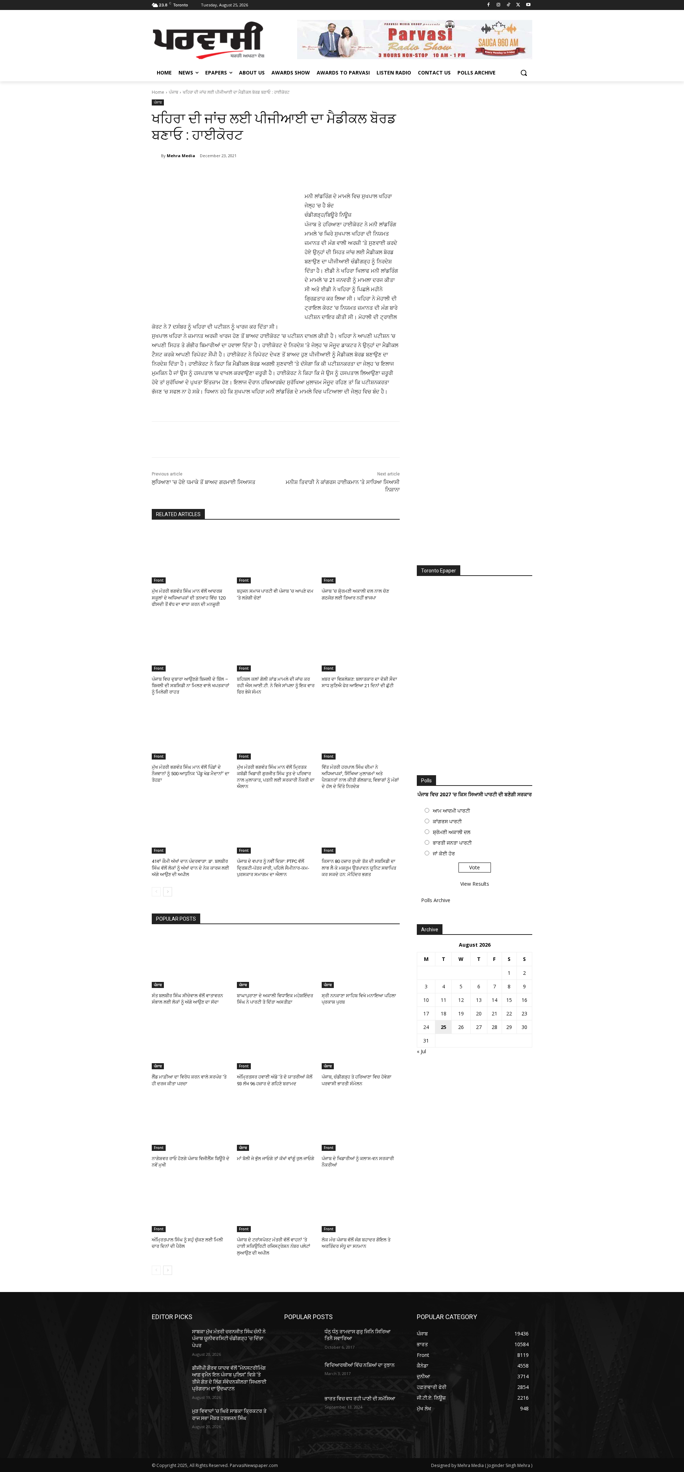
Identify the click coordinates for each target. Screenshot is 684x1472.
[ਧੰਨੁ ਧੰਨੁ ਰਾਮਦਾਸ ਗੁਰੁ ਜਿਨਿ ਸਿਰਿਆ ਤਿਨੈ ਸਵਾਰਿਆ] (301, 1340)
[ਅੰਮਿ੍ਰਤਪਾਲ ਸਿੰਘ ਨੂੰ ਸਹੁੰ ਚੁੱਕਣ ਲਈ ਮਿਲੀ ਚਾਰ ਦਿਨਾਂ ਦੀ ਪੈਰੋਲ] (191, 1205)
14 (494, 1000)
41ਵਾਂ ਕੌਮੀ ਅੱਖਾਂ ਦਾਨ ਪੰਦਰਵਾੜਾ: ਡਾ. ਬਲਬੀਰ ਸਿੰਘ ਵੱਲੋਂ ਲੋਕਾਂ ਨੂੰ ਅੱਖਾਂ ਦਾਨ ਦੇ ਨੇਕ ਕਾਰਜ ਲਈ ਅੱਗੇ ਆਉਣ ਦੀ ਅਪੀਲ (190, 868)
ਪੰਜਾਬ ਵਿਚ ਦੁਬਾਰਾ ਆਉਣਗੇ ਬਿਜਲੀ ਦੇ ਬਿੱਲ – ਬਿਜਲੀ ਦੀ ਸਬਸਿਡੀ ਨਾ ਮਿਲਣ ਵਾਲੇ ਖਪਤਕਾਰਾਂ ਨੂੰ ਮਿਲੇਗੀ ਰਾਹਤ (190, 685)
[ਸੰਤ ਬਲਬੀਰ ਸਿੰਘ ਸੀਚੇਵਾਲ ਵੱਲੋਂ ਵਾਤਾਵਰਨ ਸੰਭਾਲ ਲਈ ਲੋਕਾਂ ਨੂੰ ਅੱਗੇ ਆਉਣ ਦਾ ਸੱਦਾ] (191, 960)
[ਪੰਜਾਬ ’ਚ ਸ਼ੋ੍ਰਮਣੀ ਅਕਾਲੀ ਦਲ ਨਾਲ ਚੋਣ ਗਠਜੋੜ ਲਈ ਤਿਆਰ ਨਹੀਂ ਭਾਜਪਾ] (361, 556)
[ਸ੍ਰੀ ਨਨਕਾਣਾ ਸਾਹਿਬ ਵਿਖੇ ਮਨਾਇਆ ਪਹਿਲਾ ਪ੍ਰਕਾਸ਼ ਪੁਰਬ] (361, 960)
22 (509, 1013)
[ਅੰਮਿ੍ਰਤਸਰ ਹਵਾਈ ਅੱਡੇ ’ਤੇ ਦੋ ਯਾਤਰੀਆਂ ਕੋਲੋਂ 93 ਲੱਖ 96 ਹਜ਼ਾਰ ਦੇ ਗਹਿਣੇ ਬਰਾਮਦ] (276, 1042)
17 (426, 1013)
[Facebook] (488, 5)
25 (443, 1027)
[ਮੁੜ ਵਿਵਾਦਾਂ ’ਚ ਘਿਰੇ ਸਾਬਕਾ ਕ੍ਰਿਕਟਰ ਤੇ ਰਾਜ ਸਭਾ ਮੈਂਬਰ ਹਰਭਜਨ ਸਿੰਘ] (169, 1420)
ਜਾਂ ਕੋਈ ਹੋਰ (444, 853)
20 (479, 1013)
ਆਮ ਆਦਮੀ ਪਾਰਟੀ (451, 810)
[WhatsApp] (252, 174)
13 (479, 1000)
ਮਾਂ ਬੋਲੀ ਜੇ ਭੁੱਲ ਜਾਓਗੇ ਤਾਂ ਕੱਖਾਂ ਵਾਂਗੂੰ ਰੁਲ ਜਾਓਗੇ (275, 1158)
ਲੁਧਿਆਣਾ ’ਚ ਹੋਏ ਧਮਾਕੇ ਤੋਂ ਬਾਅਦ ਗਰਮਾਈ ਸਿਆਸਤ (203, 482)
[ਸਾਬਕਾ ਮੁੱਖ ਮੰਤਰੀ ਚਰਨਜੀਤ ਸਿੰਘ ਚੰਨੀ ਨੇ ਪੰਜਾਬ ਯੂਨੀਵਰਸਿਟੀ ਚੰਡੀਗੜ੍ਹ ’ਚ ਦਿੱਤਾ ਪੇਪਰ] (169, 1340)
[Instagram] (498, 5)
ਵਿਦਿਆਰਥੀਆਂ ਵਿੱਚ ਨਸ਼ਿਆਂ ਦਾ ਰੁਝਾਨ (360, 1365)
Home (158, 92)
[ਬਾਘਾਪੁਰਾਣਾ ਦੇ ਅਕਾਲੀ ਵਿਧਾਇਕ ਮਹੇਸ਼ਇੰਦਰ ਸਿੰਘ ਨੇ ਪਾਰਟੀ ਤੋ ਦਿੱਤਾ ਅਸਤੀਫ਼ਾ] (276, 960)
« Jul (421, 1051)
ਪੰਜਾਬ (173, 92)
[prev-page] (156, 891)
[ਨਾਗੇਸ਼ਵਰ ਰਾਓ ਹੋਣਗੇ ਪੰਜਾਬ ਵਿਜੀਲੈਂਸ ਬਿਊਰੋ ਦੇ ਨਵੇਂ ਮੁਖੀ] (191, 1123)
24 (426, 1027)
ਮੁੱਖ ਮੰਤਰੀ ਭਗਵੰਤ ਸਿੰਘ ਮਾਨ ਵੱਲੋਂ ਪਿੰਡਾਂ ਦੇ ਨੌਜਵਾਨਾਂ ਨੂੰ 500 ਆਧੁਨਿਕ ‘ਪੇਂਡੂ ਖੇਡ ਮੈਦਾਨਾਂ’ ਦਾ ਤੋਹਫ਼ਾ (190, 774)
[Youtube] (528, 5)
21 (494, 1013)
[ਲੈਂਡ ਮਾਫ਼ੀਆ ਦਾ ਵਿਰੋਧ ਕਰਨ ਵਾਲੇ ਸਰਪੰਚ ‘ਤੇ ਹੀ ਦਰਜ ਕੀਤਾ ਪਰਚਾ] (191, 1042)
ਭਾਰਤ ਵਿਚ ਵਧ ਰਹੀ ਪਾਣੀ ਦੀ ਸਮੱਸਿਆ (360, 1398)
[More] (268, 174)
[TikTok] (508, 5)
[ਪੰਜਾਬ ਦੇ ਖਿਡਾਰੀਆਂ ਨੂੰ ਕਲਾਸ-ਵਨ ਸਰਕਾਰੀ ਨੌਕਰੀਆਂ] (361, 1123)
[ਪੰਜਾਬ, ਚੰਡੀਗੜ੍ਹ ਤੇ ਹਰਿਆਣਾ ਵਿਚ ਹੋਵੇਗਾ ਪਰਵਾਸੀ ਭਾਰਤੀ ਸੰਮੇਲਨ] (361, 1042)
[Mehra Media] (156, 155)
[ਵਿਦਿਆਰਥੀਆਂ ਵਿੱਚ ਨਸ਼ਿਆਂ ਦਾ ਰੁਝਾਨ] (301, 1374)
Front (159, 580)
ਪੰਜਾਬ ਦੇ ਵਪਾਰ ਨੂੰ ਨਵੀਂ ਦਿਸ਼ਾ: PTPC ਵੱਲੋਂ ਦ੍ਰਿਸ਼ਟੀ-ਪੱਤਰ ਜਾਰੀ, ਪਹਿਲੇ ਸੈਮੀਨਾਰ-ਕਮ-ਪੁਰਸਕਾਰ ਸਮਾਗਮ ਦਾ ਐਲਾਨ (273, 868)
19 (461, 1013)
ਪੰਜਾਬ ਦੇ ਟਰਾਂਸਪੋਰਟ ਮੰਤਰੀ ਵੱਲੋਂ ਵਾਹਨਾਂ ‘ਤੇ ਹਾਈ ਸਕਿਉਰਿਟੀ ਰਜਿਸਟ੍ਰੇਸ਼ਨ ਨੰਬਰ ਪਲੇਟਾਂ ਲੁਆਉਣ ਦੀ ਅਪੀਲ (273, 1246)
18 (443, 1013)
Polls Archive (435, 900)
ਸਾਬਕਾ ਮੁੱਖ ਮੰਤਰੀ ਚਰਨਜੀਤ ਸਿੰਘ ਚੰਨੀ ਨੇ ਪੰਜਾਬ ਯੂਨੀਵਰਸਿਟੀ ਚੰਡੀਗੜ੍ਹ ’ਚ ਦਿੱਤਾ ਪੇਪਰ (229, 1338)
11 (443, 1000)
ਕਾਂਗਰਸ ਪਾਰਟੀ (447, 821)
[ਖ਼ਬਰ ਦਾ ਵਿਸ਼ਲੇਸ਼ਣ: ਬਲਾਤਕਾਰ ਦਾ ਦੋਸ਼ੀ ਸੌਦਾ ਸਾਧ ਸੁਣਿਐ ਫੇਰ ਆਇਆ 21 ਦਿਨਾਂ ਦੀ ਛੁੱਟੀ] (361, 644)
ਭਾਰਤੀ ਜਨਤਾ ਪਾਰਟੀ (452, 842)
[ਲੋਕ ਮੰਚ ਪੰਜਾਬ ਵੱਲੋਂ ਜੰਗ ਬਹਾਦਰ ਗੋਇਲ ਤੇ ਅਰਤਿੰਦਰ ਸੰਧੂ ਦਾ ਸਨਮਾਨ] (361, 1205)
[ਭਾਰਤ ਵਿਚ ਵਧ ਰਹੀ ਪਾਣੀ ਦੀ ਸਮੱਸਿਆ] (301, 1407)
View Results (474, 883)
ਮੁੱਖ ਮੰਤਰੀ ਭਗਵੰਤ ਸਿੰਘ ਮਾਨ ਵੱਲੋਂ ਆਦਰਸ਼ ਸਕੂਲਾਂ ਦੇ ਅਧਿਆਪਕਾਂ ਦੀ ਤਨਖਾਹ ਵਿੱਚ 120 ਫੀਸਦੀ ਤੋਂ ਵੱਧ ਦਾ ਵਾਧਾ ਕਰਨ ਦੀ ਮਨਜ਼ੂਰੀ (189, 597)
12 (461, 1000)
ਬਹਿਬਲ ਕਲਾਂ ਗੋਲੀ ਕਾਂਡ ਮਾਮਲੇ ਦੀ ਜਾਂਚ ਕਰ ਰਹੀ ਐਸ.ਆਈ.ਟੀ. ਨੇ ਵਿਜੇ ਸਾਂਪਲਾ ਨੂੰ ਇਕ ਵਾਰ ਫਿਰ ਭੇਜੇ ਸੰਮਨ (276, 685)
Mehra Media (181, 155)
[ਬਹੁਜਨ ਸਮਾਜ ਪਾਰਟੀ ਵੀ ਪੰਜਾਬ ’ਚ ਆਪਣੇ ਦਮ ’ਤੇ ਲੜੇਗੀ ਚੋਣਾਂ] (276, 556)
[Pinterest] (236, 174)
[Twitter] (518, 5)
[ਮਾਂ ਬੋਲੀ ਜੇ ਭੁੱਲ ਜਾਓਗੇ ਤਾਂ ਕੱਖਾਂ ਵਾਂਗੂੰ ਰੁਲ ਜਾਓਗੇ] (276, 1123)
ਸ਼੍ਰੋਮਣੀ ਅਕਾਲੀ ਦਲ (451, 832)
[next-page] (167, 891)
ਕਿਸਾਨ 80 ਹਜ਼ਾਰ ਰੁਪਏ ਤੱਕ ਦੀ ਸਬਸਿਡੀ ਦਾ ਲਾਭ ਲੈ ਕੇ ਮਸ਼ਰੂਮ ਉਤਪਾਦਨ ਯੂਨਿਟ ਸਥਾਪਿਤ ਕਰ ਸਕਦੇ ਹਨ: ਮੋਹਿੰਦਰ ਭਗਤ (359, 868)
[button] (523, 72)
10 (426, 1000)
